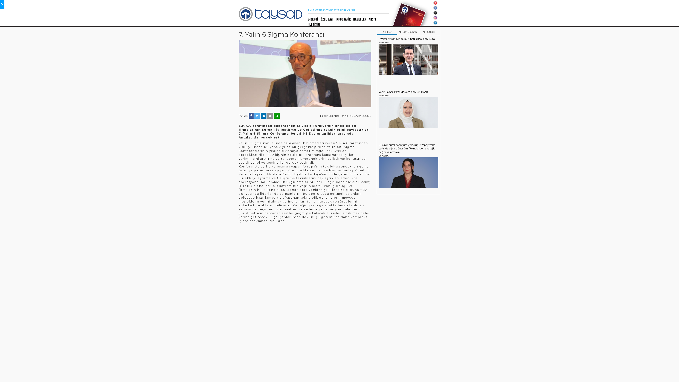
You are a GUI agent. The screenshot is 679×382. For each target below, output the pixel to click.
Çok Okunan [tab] (410, 31)
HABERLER (359, 19)
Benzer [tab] (430, 31)
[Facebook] (251, 115)
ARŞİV (372, 19)
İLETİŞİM (314, 24)
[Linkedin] (263, 115)
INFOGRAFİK (343, 19)
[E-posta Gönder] (270, 115)
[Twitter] (257, 115)
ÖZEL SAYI (327, 19)
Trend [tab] (388, 31)
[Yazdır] (277, 115)
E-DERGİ (313, 19)
